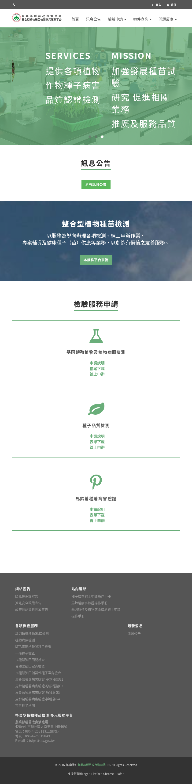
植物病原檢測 (25, 640)
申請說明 (97, 363)
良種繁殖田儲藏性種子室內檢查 (38, 672)
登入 (158, 5)
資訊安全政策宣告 (28, 602)
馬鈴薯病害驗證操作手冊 (89, 602)
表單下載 (97, 441)
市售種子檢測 (25, 705)
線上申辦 (97, 374)
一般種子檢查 (25, 653)
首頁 (75, 19)
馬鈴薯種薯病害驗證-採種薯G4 (37, 699)
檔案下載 (97, 368)
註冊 (174, 5)
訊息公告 (93, 19)
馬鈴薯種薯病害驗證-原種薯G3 (37, 692)
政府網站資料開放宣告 (31, 609)
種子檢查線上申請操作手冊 (91, 596)
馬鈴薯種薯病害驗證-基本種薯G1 (39, 679)
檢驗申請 (116, 19)
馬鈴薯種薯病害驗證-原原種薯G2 (39, 685)
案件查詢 (141, 19)
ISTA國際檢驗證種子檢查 (33, 646)
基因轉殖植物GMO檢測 (32, 633)
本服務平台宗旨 (96, 260)
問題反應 (166, 19)
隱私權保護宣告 (26, 596)
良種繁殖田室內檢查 (30, 666)
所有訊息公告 (96, 184)
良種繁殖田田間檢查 (30, 659)
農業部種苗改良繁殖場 (92, 765)
